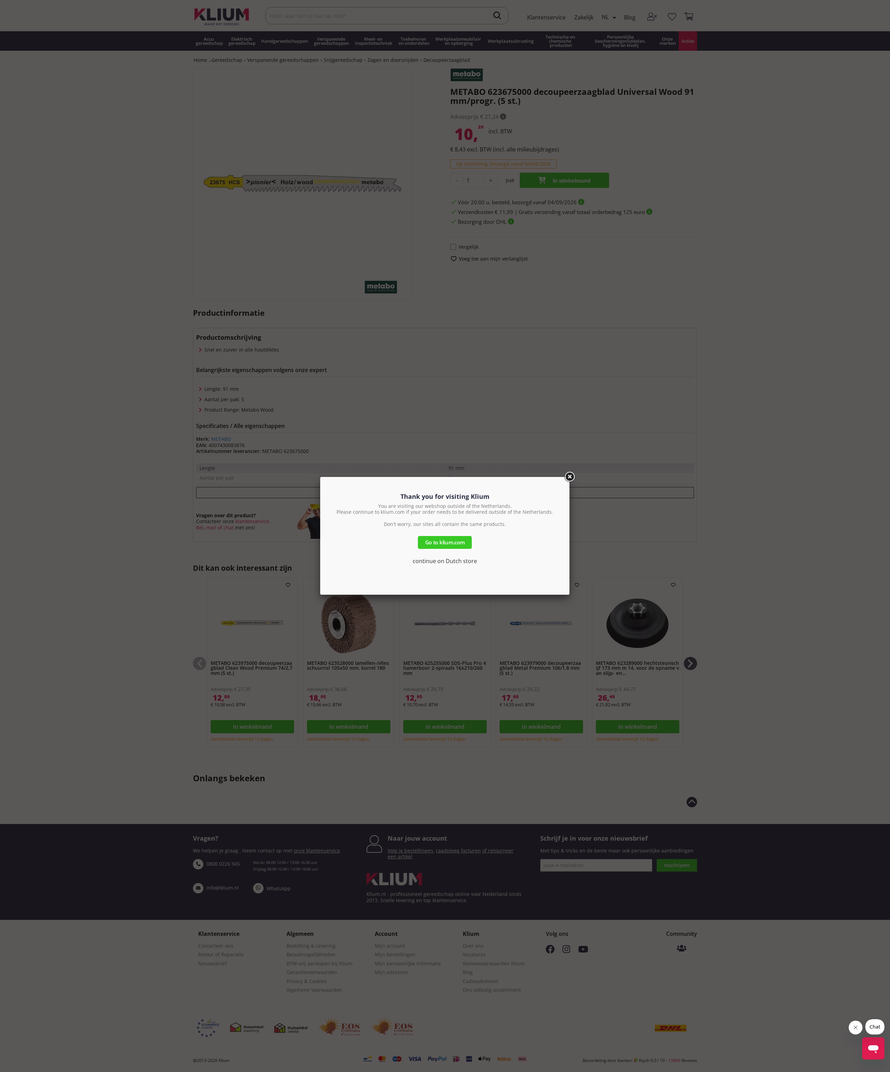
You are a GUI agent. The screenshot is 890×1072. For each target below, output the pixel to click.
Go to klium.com (445, 542)
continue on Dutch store (445, 561)
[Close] (569, 477)
